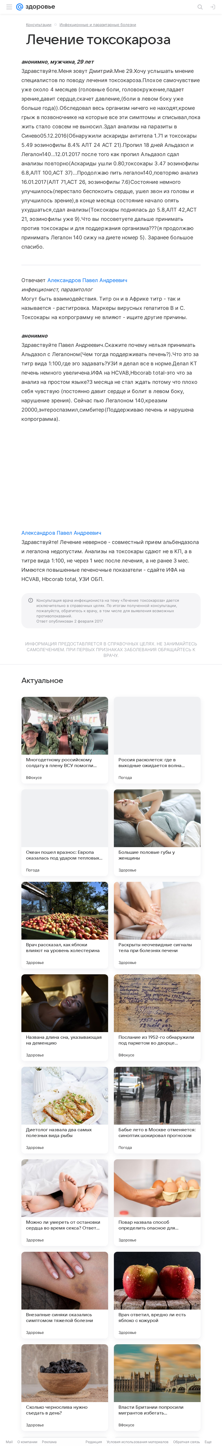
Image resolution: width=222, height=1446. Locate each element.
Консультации (38, 24)
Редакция (94, 1442)
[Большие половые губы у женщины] (157, 832)
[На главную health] (39, 7)
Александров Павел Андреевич (87, 280)
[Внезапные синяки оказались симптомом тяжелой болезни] (64, 1295)
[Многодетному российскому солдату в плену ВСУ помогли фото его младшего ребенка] (64, 740)
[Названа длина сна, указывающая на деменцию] (64, 1017)
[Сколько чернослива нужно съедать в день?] (64, 1387)
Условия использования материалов (138, 1442)
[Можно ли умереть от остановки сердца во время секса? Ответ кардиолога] (64, 1202)
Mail (9, 1442)
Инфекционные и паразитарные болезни (98, 24)
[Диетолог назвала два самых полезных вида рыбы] (64, 1110)
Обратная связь (186, 1442)
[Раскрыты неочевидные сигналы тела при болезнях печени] (157, 925)
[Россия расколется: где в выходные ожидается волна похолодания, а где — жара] (157, 740)
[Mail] (19, 7)
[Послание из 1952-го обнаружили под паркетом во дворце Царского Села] (157, 1017)
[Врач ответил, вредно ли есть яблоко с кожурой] (157, 1295)
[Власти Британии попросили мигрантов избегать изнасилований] (157, 1387)
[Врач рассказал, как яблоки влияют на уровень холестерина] (64, 925)
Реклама (49, 1442)
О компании (27, 1442)
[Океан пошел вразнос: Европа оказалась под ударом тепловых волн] (64, 832)
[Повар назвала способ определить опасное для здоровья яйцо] (157, 1202)
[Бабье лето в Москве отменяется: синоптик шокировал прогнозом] (157, 1110)
